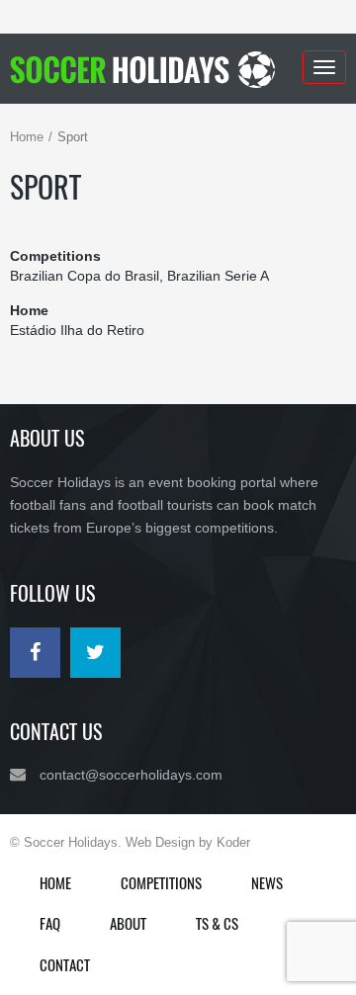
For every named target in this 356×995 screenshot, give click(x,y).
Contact (65, 964)
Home (27, 136)
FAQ (50, 923)
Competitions (161, 882)
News (267, 882)
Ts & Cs (217, 923)
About (128, 923)
